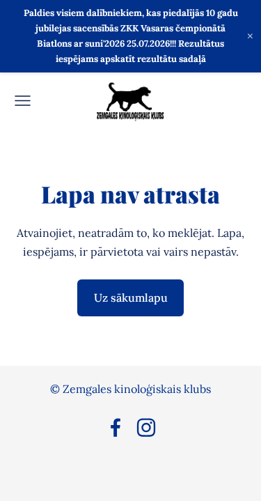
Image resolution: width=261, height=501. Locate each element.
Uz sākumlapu (131, 298)
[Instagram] (146, 427)
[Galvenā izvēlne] (22, 101)
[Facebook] (115, 427)
